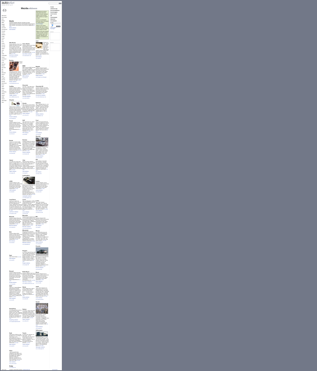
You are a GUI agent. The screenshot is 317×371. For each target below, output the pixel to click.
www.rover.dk (38, 282)
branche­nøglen (39, 23)
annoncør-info (54, 369)
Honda (3, 43)
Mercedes (4, 67)
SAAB (3, 97)
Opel (3, 76)
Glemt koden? (53, 27)
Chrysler (3, 31)
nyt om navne (53, 13)
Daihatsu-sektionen (40, 113)
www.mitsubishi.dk (26, 244)
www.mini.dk (11, 242)
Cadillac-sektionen (13, 95)
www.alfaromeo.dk (13, 56)
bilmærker (52, 19)
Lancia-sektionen (39, 190)
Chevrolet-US (4, 29)
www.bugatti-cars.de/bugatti (41, 77)
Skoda (3, 88)
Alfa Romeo (4, 15)
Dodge (3, 36)
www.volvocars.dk (12, 363)
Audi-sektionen (39, 56)
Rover (3, 84)
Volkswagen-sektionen (40, 347)
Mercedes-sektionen (26, 226)
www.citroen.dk (25, 115)
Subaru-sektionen (26, 319)
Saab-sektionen (12, 344)
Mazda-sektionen (12, 27)
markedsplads (53, 17)
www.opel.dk (11, 260)
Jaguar (3, 48)
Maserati (3, 64)
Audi (2, 19)
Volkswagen (4, 100)
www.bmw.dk (25, 77)
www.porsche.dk (39, 269)
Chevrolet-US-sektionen (40, 95)
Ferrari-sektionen (12, 132)
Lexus (3, 60)
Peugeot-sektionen (26, 263)
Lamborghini (4, 55)
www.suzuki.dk (39, 328)
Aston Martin (4, 17)
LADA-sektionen (12, 190)
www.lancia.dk (38, 191)
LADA (3, 53)
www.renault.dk (12, 284)
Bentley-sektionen (12, 81)
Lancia (3, 57)
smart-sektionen (39, 297)
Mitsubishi (4, 72)
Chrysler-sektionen (13, 116)
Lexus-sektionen (25, 211)
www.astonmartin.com (26, 55)
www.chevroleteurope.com (41, 96)
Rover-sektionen (39, 281)
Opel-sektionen (12, 258)
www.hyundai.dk (39, 157)
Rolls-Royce (4, 83)
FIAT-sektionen (25, 132)
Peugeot (3, 77)
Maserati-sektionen (13, 225)
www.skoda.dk (25, 298)
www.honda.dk (12, 153)
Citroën (3, 32)
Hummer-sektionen (26, 152)
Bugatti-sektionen (39, 75)
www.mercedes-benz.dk (27, 228)
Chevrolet (4, 27)
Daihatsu (3, 34)
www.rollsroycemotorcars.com (28, 283)
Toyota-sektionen (25, 344)
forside (52, 7)
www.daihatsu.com (39, 115)
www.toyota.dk (25, 345)
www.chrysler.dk (12, 118)
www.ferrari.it (12, 133)
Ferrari (3, 38)
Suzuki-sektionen (39, 326)
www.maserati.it (12, 227)
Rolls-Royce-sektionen (27, 281)
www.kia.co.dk (38, 173)
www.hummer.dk (25, 153)
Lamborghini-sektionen (27, 195)
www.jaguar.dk (12, 172)
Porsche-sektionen (39, 267)
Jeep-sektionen (25, 171)
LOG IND (58, 26)
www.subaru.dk (25, 320)
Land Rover (4, 58)
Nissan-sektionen (39, 242)
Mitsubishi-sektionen (26, 242)
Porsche (3, 79)
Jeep (3, 50)
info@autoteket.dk (26, 369)
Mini (2, 71)
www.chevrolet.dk (25, 98)
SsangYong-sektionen (13, 319)
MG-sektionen (38, 225)
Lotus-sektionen (39, 210)
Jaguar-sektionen (12, 171)
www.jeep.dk (24, 172)
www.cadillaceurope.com (14, 96)
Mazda (3, 65)
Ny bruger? (52, 28)
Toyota (3, 98)
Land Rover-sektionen (13, 211)
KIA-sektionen (38, 171)
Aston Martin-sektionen (27, 53)
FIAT (3, 39)
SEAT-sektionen (12, 298)
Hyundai (3, 46)
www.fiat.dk (24, 134)
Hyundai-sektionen (39, 155)
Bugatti (3, 24)
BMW (3, 22)
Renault (3, 81)
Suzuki (3, 95)
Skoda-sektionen (25, 297)
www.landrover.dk (12, 213)
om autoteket (53, 20)
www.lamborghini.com (26, 197)
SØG (60, 3)
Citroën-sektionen (26, 113)
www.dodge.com (12, 367)
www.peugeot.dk (25, 264)
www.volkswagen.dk (40, 348)
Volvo (3, 102)
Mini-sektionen (12, 240)
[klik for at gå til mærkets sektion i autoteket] (4, 11)
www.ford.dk (38, 134)
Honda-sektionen (12, 151)
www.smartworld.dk (39, 299)
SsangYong (4, 91)
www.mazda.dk (12, 29)
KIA (2, 51)
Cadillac (3, 25)
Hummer (3, 45)
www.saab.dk (11, 345)
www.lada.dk (11, 191)
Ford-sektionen (39, 132)
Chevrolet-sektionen (26, 96)
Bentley (3, 20)
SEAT (3, 86)
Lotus (3, 62)
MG (2, 69)
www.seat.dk (11, 299)
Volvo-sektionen (12, 361)
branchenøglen (53, 12)
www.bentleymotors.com (14, 83)
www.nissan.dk (38, 243)
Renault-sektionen (13, 282)
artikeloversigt (53, 8)
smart (3, 90)
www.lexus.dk (25, 213)
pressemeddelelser (55, 10)
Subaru (3, 93)
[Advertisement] (68, 5)
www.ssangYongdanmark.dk (14, 321)
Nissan (3, 74)
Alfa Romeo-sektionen (13, 55)
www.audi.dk (38, 58)
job (51, 15)
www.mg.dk (38, 227)
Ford (3, 41)
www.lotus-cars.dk (39, 212)
